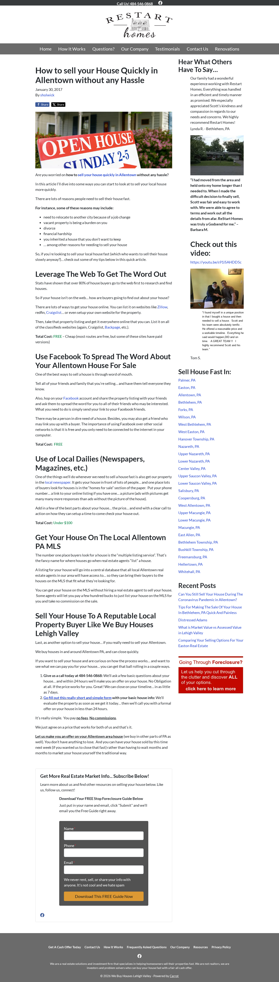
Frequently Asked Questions (147, 947)
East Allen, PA (189, 535)
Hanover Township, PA (196, 439)
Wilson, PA (187, 417)
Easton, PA (186, 387)
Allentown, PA (189, 395)
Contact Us (197, 49)
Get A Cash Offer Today (64, 947)
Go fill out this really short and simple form (78, 697)
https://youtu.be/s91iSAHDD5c (215, 262)
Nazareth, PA (188, 446)
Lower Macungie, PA (194, 520)
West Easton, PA (191, 431)
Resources (200, 947)
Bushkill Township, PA (195, 549)
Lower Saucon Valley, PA (197, 483)
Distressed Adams (192, 620)
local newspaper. (58, 482)
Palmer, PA (186, 380)
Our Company (134, 49)
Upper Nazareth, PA (194, 454)
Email (69, 862)
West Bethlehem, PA (194, 424)
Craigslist (53, 312)
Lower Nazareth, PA (194, 461)
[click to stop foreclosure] (211, 674)
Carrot (174, 976)
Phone (70, 845)
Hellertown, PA (190, 564)
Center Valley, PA (191, 468)
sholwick (47, 95)
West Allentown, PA (194, 505)
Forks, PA (185, 409)
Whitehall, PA (189, 571)
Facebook (71, 398)
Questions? (103, 49)
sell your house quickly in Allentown (107, 174)
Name (69, 828)
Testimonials (167, 49)
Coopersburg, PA (191, 498)
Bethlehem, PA (190, 402)
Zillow (162, 307)
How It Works (72, 49)
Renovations (227, 49)
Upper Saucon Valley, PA (197, 476)
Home (46, 49)
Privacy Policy (221, 947)
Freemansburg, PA (192, 557)
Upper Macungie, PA (194, 512)
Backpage (112, 327)
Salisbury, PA (188, 490)
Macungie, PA (189, 527)
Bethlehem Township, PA (198, 542)
